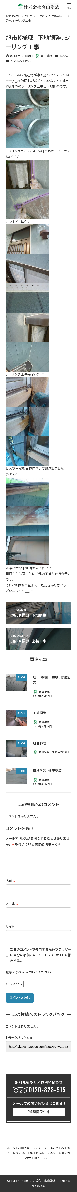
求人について (43, 1158)
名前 (10, 880)
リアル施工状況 (21, 61)
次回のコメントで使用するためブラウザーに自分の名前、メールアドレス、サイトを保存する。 (40, 955)
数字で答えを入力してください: (29, 972)
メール (12, 903)
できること (51, 1148)
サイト (10, 926)
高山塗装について (29, 1148)
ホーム (11, 1148)
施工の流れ (37, 1153)
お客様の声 (19, 1153)
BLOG (64, 56)
